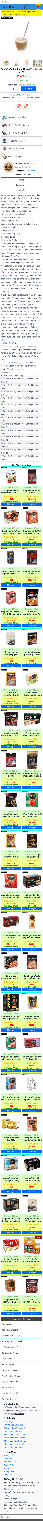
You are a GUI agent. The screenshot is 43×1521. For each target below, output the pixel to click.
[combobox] (21, 2)
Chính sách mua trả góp (14, 1444)
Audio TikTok (9, 1465)
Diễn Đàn (8, 1475)
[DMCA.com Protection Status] (17, 1414)
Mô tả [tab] (21, 180)
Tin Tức (7, 1468)
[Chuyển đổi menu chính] (38, 7)
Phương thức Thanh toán (15, 1428)
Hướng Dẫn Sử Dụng (13, 1425)
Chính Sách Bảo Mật (13, 1431)
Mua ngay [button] (10, 504)
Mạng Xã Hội (9, 1471)
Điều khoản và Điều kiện (14, 1434)
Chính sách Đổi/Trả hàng (15, 1441)
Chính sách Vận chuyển (14, 1438)
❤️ (19, 106)
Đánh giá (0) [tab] (21, 185)
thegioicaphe (35, 98)
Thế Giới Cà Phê (29, 163)
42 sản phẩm (30, 171)
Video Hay (8, 1458)
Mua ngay (28, 89)
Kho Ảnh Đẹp (10, 1462)
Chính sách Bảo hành (13, 1447)
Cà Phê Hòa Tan (17, 12)
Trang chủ (5, 12)
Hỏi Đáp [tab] (21, 190)
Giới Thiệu (8, 1422)
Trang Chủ (6, 1324)
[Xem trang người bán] (8, 167)
